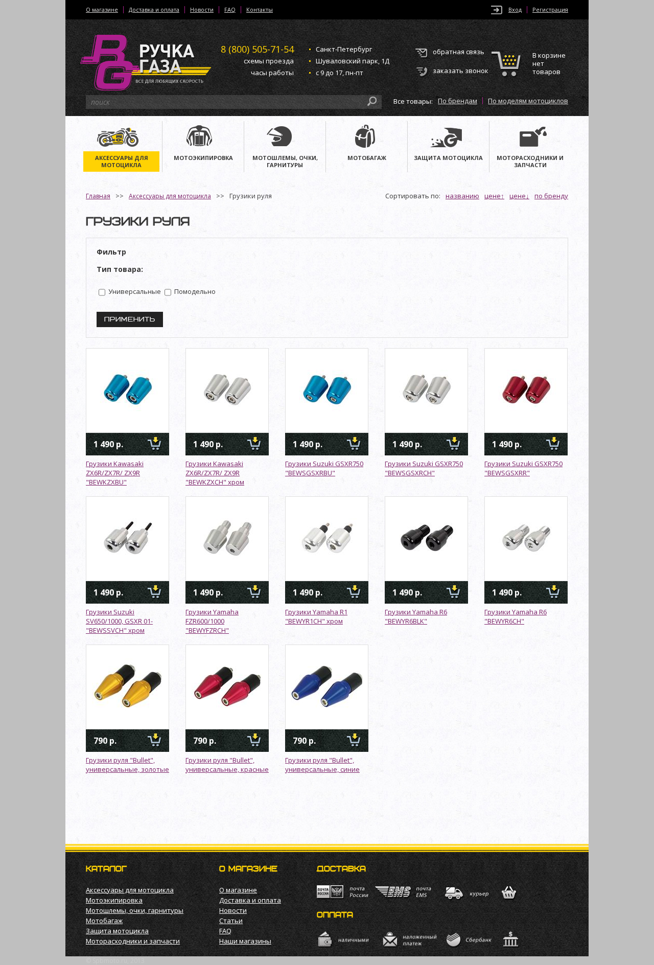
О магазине (102, 9)
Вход (515, 9)
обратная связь (458, 51)
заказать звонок (460, 70)
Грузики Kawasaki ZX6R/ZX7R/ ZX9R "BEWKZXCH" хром (214, 473)
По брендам (457, 100)
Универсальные (134, 291)
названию (462, 195)
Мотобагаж (104, 920)
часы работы (272, 72)
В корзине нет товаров (549, 63)
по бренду (551, 195)
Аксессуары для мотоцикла (170, 196)
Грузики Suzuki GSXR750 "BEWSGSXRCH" (424, 468)
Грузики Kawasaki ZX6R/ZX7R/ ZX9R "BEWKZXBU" (115, 473)
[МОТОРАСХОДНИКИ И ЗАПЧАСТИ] (530, 137)
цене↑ (494, 195)
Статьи (231, 920)
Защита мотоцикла (117, 930)
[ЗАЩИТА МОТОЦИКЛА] (448, 137)
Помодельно (194, 291)
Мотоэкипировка (114, 900)
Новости (202, 9)
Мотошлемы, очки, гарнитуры (134, 910)
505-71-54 (257, 49)
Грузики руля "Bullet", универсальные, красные (227, 764)
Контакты (259, 9)
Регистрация (550, 9)
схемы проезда (269, 60)
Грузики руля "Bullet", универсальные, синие (322, 764)
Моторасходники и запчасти (133, 941)
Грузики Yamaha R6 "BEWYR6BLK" (416, 616)
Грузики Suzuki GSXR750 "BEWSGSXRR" (523, 468)
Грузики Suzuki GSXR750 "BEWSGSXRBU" (324, 468)
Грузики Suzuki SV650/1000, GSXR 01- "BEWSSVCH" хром (119, 621)
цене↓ (519, 195)
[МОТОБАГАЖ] (366, 137)
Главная (98, 196)
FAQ (230, 9)
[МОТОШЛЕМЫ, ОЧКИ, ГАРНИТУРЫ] (284, 137)
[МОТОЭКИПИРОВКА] (203, 137)
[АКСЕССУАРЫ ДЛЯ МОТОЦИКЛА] (121, 137)
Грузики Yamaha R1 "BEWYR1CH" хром (316, 616)
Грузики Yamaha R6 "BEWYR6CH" (515, 616)
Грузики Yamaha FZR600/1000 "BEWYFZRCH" (212, 621)
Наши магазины (245, 941)
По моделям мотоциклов (528, 100)
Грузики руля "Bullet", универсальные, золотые (127, 764)
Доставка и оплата (154, 9)
